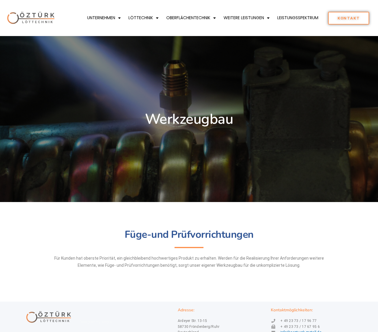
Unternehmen (101, 18)
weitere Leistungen (244, 18)
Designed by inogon (95, 322)
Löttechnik (140, 18)
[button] (348, 18)
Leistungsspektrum (297, 18)
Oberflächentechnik (188, 18)
